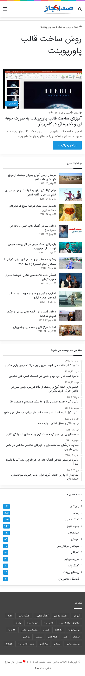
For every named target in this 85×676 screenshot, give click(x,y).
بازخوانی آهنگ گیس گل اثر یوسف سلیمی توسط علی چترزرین (32, 246)
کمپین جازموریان (26, 644)
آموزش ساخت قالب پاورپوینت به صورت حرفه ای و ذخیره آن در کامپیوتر (43, 121)
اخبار (9, 616)
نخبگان (75, 552)
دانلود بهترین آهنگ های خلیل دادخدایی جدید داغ (32, 227)
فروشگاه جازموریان (68, 579)
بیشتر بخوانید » (67, 145)
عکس (46, 630)
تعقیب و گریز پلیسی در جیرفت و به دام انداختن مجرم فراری (32, 295)
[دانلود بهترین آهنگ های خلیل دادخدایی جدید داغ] (70, 231)
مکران (57, 644)
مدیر (76, 113)
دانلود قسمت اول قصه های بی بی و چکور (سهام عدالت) (31, 313)
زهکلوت (59, 630)
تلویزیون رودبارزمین (68, 546)
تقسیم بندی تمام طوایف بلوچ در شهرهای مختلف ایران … (32, 208)
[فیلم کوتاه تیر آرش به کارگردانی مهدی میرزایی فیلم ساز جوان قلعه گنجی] (70, 194)
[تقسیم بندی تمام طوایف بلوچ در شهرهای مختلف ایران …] (70, 212)
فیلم (65, 637)
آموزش (75, 539)
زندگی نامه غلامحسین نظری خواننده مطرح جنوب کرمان (30, 277)
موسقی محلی (73, 644)
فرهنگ (76, 637)
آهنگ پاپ (73, 566)
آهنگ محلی (72, 519)
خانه (76, 27)
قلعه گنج (52, 637)
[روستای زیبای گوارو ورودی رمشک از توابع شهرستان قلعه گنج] (70, 178)
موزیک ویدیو (72, 559)
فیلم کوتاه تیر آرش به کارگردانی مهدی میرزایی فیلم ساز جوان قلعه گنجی (30, 192)
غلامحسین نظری (29, 630)
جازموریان (73, 533)
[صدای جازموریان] (58, 9)
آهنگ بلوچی (60, 616)
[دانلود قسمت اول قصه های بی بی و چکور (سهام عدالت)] (70, 315)
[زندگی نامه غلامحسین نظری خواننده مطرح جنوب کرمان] (70, 280)
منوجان (26, 637)
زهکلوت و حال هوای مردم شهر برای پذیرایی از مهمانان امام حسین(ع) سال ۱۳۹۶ (29, 261)
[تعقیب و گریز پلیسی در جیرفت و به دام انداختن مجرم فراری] (70, 299)
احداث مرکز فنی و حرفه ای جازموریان (34, 327)
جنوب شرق (73, 526)
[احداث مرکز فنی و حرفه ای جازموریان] (70, 330)
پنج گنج (74, 506)
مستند (39, 637)
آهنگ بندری (42, 616)
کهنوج (9, 644)
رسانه (76, 513)
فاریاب (11, 630)
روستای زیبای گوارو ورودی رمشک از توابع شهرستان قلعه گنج (32, 177)
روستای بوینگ (71, 572)
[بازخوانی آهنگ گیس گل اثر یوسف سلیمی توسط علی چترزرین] (70, 247)
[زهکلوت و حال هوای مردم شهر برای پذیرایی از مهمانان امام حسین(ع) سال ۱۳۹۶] (70, 263)
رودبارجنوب (74, 630)
